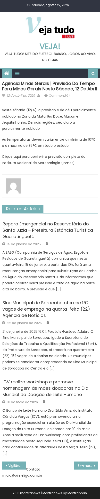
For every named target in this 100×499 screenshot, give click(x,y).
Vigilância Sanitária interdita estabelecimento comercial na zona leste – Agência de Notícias (17, 465)
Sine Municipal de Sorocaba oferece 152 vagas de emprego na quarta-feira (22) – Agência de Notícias (48, 309)
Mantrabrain (77, 493)
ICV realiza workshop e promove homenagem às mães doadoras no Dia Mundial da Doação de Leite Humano (45, 388)
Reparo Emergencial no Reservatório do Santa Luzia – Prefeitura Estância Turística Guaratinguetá (47, 230)
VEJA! (50, 46)
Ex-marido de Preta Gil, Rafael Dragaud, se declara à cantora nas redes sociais (88, 465)
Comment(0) (59, 95)
